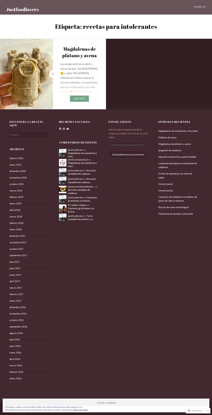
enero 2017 (15, 300)
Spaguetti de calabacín (169, 150)
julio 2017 (14, 261)
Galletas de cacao (167, 137)
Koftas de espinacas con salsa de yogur (175, 175)
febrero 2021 (16, 158)
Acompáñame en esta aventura (128, 154)
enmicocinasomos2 (78, 159)
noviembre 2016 (18, 313)
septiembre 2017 (18, 255)
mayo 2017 (15, 274)
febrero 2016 (16, 371)
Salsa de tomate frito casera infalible (177, 156)
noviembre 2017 (18, 242)
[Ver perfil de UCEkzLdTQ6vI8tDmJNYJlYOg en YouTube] (67, 129)
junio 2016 (15, 346)
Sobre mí (200, 6)
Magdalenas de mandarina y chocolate (178, 130)
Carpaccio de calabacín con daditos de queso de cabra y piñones (177, 198)
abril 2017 (14, 281)
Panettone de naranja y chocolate (175, 213)
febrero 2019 (16, 197)
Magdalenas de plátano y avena (174, 144)
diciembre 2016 (17, 307)
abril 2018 (14, 210)
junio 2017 (15, 268)
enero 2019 (15, 203)
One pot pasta (165, 184)
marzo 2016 (15, 365)
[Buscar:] (29, 134)
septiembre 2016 (18, 326)
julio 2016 (14, 339)
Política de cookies (80, 410)
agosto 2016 (16, 333)
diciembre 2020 (17, 171)
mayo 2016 (15, 352)
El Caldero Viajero (77, 205)
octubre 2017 (16, 249)
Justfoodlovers (22, 9)
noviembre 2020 (18, 177)
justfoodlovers (75, 149)
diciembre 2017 (17, 235)
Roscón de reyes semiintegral (173, 207)
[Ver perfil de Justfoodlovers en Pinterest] (64, 129)
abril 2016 (14, 359)
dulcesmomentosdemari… (81, 186)
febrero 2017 (16, 294)
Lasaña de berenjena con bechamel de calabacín (177, 165)
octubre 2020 (16, 184)
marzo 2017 (15, 287)
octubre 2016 (16, 320)
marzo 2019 (15, 190)
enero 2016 (15, 378)
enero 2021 (15, 164)
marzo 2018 (15, 216)
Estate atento (120, 122)
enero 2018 (15, 229)
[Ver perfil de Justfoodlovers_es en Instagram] (60, 129)
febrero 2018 (16, 223)
